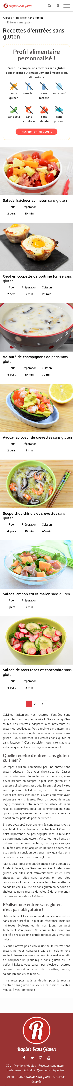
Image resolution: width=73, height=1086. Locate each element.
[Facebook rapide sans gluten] (24, 1057)
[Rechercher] (50, 5)
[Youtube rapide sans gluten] (49, 1057)
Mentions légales (25, 1065)
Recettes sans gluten (52, 1065)
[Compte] (58, 5)
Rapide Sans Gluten (20, 6)
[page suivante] (42, 704)
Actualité (29, 1070)
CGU (8, 1065)
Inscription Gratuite (36, 131)
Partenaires (14, 1070)
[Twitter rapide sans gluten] (32, 1057)
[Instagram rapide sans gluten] (40, 1057)
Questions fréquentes (50, 1070)
